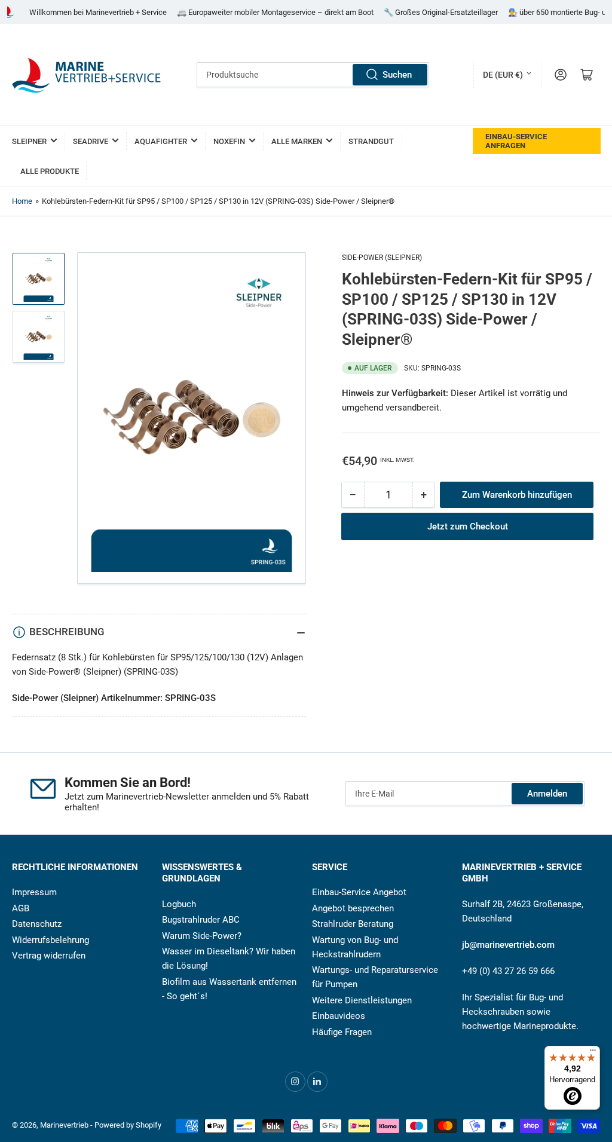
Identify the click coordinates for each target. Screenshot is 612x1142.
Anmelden (547, 793)
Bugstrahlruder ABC (201, 919)
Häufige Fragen (342, 1032)
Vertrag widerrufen (48, 955)
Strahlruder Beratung (352, 924)
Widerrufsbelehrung (50, 940)
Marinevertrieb (64, 1124)
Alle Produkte (49, 171)
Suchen (397, 74)
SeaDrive (90, 141)
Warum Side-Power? (201, 935)
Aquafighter (160, 141)
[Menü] (593, 1053)
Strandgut (371, 141)
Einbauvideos (338, 1016)
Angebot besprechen (353, 908)
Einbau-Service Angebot (359, 892)
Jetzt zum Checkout (467, 526)
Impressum (34, 892)
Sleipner (29, 141)
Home (22, 201)
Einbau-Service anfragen (516, 141)
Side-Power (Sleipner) (382, 257)
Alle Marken (296, 141)
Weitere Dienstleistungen (362, 1000)
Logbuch (179, 904)
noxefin (229, 141)
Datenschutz (37, 924)
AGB (20, 908)
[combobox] (313, 74)
